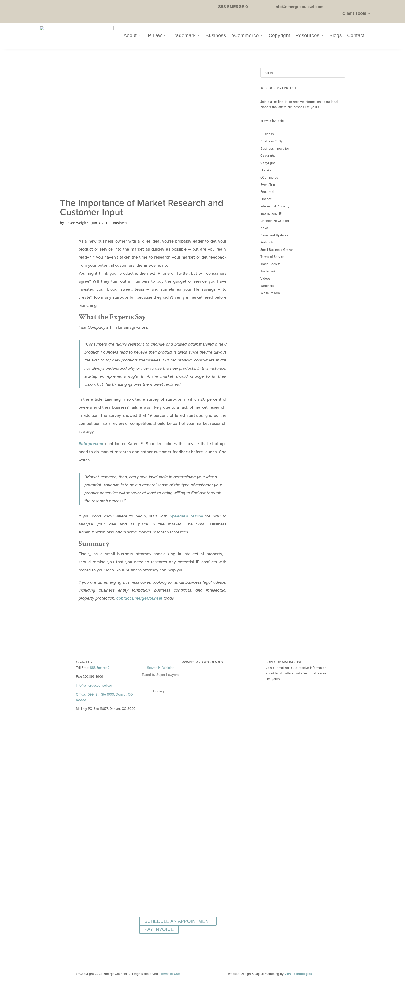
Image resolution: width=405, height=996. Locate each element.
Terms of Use (170, 973)
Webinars (267, 285)
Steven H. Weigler (160, 667)
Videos (265, 278)
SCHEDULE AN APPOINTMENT (177, 921)
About (130, 36)
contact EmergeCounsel (139, 598)
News (264, 227)
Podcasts (267, 242)
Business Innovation (275, 148)
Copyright (279, 36)
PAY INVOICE (159, 929)
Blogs (335, 36)
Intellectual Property (274, 206)
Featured (267, 191)
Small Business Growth (277, 249)
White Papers (270, 292)
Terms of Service (272, 256)
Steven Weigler (76, 222)
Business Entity (271, 141)
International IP (271, 213)
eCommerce (245, 36)
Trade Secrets (270, 264)
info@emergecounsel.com (94, 685)
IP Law (154, 36)
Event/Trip (267, 184)
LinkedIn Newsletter (274, 220)
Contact (355, 36)
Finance (266, 199)
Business (216, 36)
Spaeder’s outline (186, 516)
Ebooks (265, 170)
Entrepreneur (91, 443)
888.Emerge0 (100, 667)
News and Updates (274, 235)
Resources (307, 36)
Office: (81, 694)
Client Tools (354, 13)
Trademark (184, 36)
